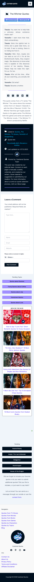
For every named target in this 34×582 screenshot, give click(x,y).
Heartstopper (17, 465)
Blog (3, 528)
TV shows (14, 134)
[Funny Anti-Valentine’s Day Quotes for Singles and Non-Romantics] (17, 359)
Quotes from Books (8, 518)
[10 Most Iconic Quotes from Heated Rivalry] (17, 402)
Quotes (17, 132)
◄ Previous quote (11, 20)
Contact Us (5, 557)
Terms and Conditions (9, 564)
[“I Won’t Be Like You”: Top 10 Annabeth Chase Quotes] (17, 381)
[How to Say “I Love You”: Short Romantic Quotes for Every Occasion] (17, 317)
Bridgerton (17, 460)
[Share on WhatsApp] (27, 96)
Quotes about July (17, 292)
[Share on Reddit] (22, 96)
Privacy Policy (6, 562)
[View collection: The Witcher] (7, 14)
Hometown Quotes (17, 297)
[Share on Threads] (18, 96)
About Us (4, 559)
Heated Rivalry (17, 448)
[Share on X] (13, 96)
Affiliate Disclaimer (8, 566)
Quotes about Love (17, 302)
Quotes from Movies (8, 515)
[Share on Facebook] (8, 96)
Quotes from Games (8, 520)
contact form (16, 497)
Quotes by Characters (9, 523)
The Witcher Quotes (19, 14)
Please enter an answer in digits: (14, 254)
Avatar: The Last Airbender (17, 454)
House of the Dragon (17, 471)
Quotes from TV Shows (9, 513)
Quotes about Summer (17, 281)
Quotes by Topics (7, 525)
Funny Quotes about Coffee (17, 286)
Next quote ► (24, 20)
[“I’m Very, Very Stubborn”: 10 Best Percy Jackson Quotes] (17, 338)
